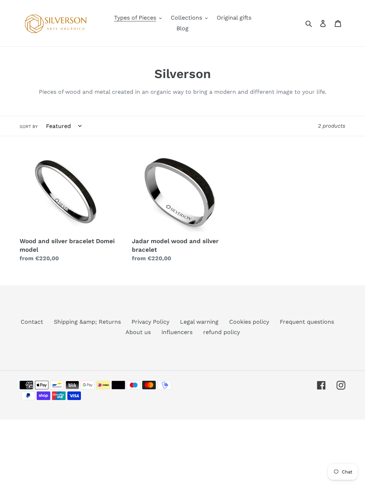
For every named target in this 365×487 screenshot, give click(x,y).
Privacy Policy (150, 321)
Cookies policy (249, 321)
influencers (176, 332)
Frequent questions (307, 321)
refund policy (221, 332)
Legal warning (199, 321)
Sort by (29, 126)
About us (138, 332)
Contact (32, 321)
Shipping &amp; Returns (87, 321)
